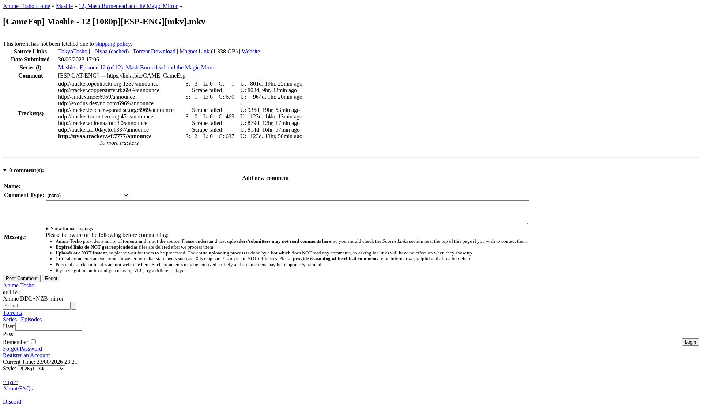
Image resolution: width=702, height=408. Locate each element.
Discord (12, 401)
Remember (16, 342)
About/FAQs (18, 388)
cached (119, 51)
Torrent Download (154, 51)
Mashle (64, 6)
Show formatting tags (72, 228)
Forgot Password (22, 348)
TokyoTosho (72, 51)
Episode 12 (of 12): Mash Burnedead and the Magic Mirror (148, 67)
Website (251, 51)
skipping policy (113, 44)
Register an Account (26, 355)
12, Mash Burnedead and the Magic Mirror (128, 6)
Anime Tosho (18, 285)
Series (10, 319)
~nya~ (10, 382)
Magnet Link (195, 51)
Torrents (12, 313)
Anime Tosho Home (26, 6)
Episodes (31, 319)
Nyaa (99, 51)
